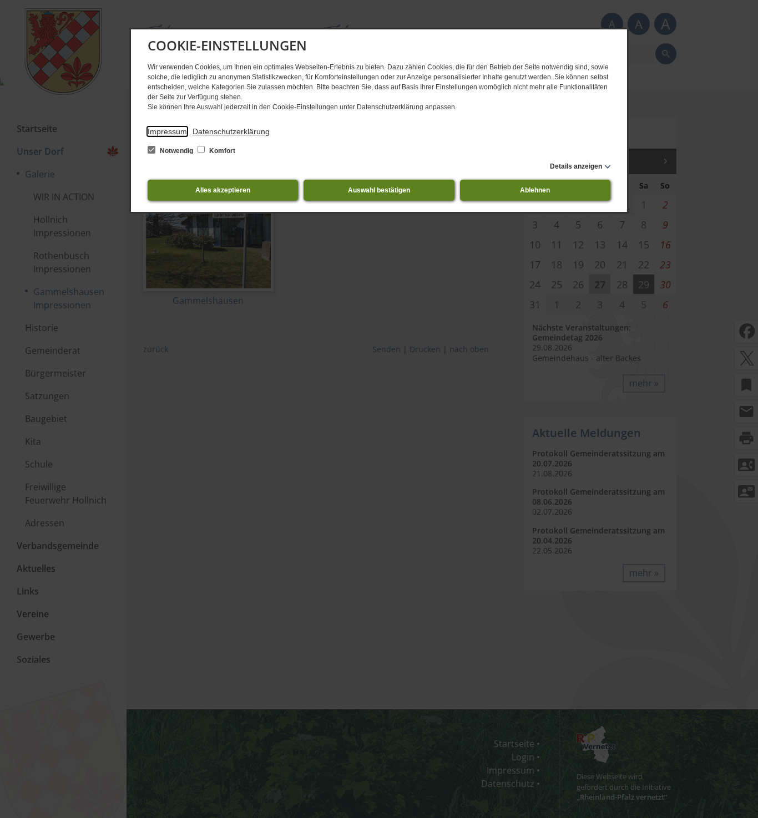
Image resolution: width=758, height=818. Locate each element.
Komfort (221, 151)
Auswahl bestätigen (379, 190)
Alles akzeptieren (222, 190)
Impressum (167, 131)
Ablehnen (535, 190)
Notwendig (176, 151)
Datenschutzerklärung (231, 131)
